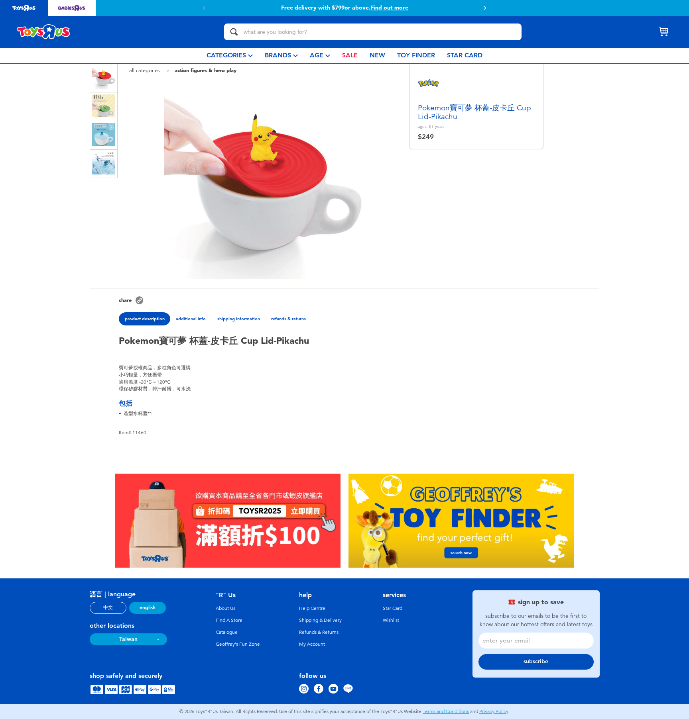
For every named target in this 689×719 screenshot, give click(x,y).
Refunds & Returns (319, 632)
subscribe (536, 661)
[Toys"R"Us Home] (44, 31)
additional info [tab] (191, 318)
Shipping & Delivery (320, 620)
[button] (485, 8)
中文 (108, 607)
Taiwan (128, 639)
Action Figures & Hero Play (205, 70)
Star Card (392, 608)
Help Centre (312, 608)
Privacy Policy (493, 711)
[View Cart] (663, 31)
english (148, 607)
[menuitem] (230, 55)
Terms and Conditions (446, 711)
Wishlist (391, 620)
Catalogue (227, 632)
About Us (225, 608)
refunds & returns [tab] (288, 318)
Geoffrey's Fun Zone (238, 644)
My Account (312, 644)
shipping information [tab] (238, 318)
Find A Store (229, 620)
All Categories (145, 70)
